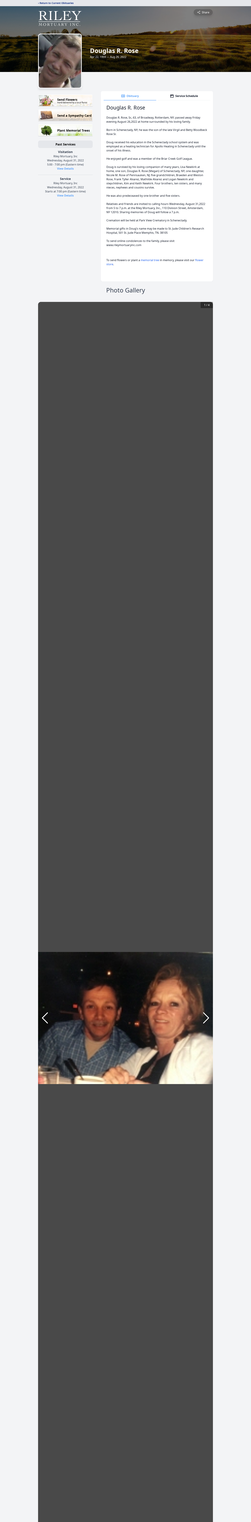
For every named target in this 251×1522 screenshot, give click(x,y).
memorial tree (150, 260)
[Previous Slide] (45, 1018)
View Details (65, 168)
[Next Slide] (206, 1018)
